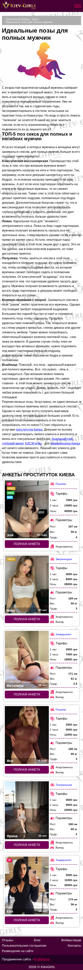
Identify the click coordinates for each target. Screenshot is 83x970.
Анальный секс (62, 438)
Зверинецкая (64, 559)
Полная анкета (27, 544)
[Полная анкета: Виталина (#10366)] (27, 660)
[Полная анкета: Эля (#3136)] (27, 509)
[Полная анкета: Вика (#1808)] (27, 584)
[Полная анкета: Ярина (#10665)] (27, 810)
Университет (63, 634)
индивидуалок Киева (65, 443)
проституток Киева (29, 429)
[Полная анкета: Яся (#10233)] (27, 735)
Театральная (64, 784)
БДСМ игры (33, 443)
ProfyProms (42, 959)
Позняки (61, 483)
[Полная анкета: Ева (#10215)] (27, 885)
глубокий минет (13, 443)
